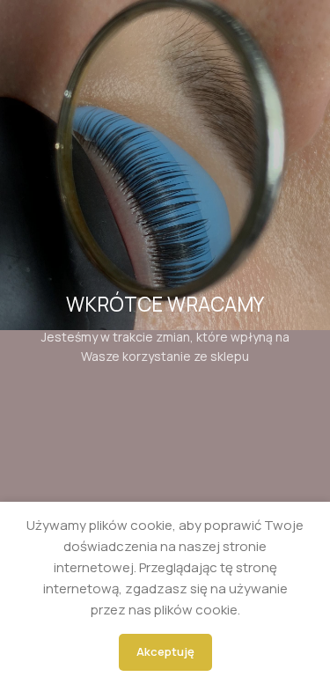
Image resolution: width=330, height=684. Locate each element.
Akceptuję (165, 651)
